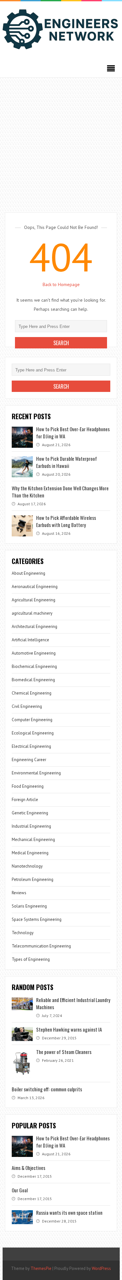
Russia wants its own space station (69, 1212)
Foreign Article (25, 799)
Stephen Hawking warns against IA (69, 1029)
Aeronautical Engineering (35, 586)
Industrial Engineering (31, 826)
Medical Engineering (30, 853)
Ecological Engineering (33, 733)
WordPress (101, 1268)
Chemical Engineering (31, 693)
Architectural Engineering (34, 626)
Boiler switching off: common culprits (47, 1089)
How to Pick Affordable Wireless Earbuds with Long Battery (66, 521)
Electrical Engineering (31, 746)
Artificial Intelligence (30, 640)
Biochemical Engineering (34, 666)
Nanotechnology (27, 866)
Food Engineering (28, 786)
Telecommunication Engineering (41, 946)
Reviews (19, 893)
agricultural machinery (32, 613)
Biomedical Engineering (33, 680)
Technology (23, 932)
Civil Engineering (27, 706)
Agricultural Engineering (33, 600)
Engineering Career (29, 759)
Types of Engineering (31, 959)
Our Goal (20, 1190)
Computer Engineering (32, 719)
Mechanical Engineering (33, 839)
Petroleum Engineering (32, 879)
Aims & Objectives (28, 1167)
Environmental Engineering (36, 773)
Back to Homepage (61, 284)
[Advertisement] (61, 142)
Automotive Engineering (34, 653)
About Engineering (28, 573)
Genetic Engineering (30, 813)
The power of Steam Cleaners (63, 1051)
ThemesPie (41, 1268)
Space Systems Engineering (36, 919)
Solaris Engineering (29, 906)
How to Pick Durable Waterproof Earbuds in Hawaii (66, 462)
